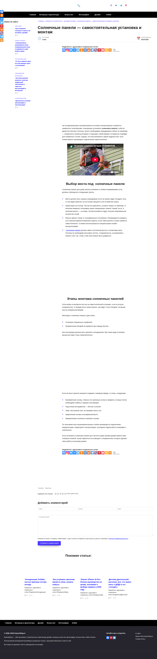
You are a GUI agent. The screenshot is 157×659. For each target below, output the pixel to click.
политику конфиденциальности (118, 538)
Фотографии (63, 623)
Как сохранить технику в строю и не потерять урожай (22, 30)
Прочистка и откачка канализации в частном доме (22, 103)
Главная (32, 15)
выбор (41, 488)
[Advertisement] (92, 474)
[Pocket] (102, 50)
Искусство (69, 15)
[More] (110, 50)
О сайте (138, 633)
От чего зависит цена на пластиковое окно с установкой (23, 63)
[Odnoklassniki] (81, 50)
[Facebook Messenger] (71, 50)
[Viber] (95, 50)
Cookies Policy (140, 639)
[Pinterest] (99, 50)
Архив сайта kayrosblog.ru (144, 636)
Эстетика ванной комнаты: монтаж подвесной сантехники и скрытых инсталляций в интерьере (21, 84)
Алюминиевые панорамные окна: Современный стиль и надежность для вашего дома (22, 47)
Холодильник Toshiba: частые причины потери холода (35, 581)
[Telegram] (92, 50)
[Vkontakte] (74, 50)
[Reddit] (88, 50)
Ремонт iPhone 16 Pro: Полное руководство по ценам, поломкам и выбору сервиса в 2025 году (91, 584)
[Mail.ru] (85, 50)
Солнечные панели (73, 230)
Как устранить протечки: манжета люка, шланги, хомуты (63, 581)
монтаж (48, 488)
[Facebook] (64, 50)
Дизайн (97, 15)
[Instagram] (67, 50)
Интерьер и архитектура (49, 15)
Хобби (108, 15)
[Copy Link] (106, 50)
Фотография (84, 15)
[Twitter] (78, 50)
